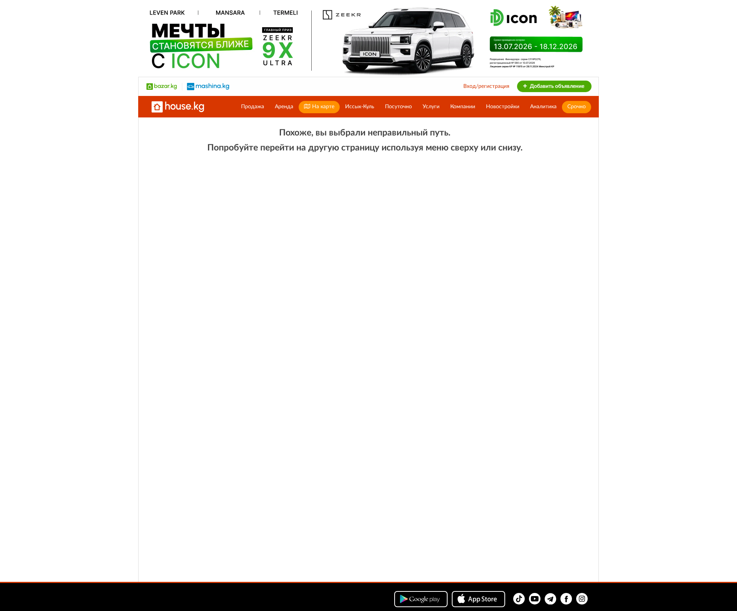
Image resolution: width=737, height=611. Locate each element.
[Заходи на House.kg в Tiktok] (519, 598)
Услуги (431, 106)
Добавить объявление (556, 86)
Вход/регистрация (486, 86)
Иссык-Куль (359, 106)
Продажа (252, 106)
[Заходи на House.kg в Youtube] (534, 598)
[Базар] (161, 86)
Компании (462, 106)
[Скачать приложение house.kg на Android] (421, 599)
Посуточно (398, 106)
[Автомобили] (208, 86)
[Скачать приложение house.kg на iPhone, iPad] (478, 599)
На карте (322, 106)
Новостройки (502, 106)
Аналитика (543, 106)
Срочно (576, 106)
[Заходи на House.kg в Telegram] (550, 598)
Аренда (284, 106)
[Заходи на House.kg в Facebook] (566, 598)
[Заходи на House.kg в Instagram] (582, 598)
